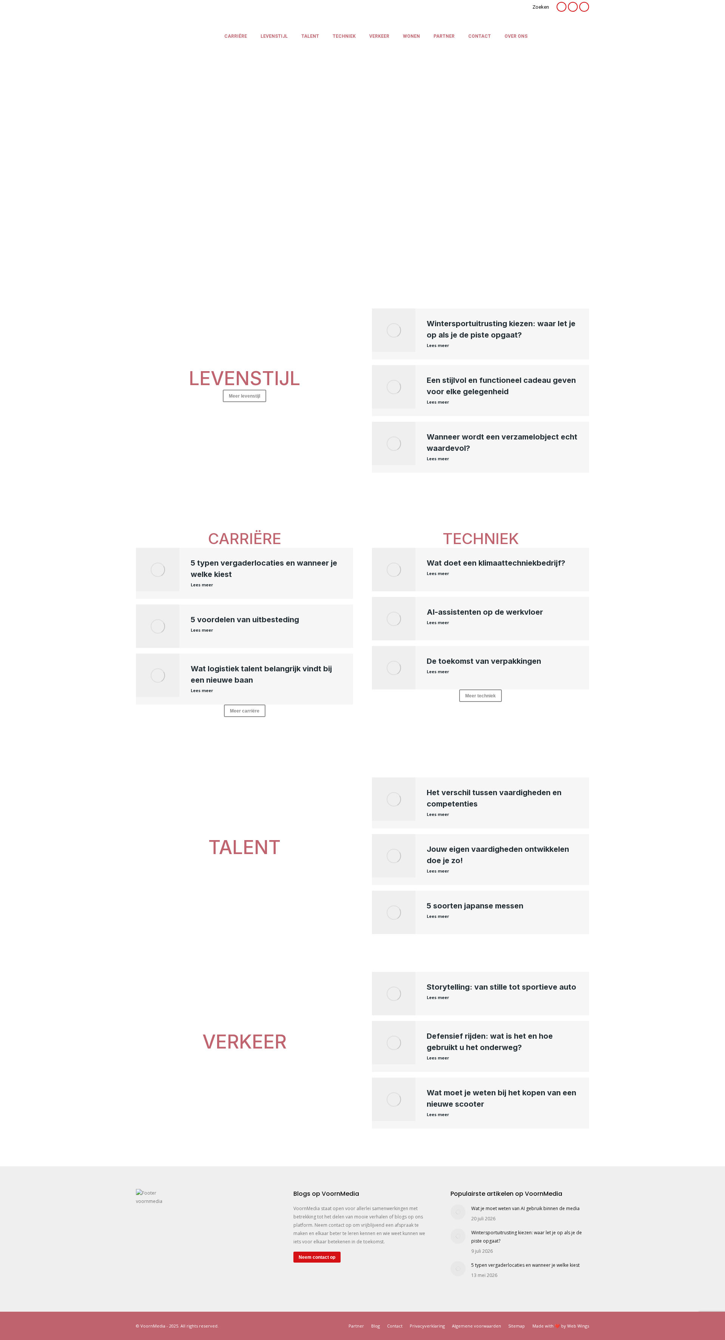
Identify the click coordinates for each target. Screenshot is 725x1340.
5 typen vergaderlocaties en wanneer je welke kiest (525, 1265)
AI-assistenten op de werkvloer (485, 612)
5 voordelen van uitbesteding (245, 619)
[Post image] (458, 1212)
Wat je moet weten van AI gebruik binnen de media (525, 1208)
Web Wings (578, 1326)
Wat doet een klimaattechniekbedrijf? (496, 562)
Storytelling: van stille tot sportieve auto (501, 987)
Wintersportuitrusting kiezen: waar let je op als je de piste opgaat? (526, 1236)
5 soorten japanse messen (475, 905)
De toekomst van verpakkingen (484, 661)
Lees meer (438, 345)
